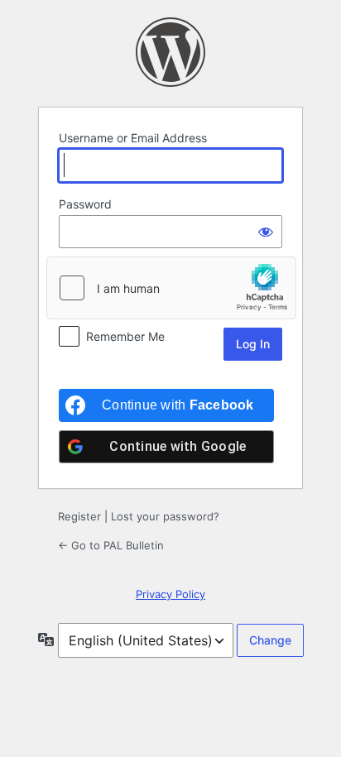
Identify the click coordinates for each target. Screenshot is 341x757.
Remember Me (125, 336)
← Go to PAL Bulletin (111, 545)
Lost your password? (165, 516)
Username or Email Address (133, 138)
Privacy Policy (170, 594)
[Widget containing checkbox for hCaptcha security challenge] (171, 287)
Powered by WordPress (170, 52)
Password (85, 204)
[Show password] (265, 231)
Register (79, 516)
